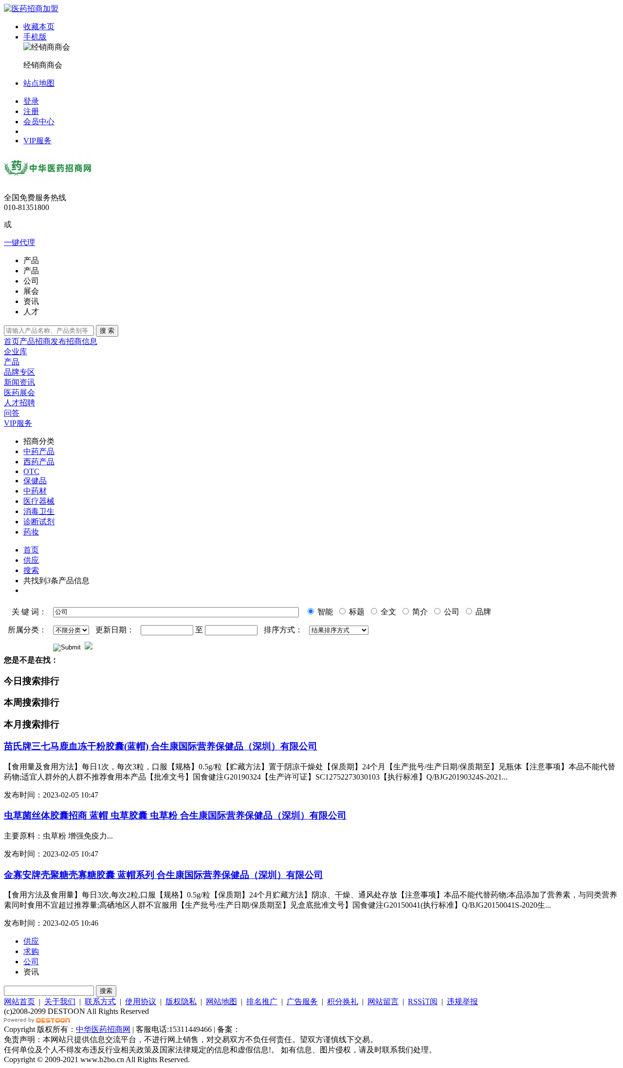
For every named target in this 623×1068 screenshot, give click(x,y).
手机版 (35, 37)
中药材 (35, 491)
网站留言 (383, 1001)
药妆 (31, 532)
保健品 (35, 481)
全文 (387, 612)
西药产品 (39, 462)
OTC (31, 471)
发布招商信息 (74, 341)
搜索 (31, 570)
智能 (324, 612)
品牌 (482, 612)
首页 (11, 341)
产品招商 (35, 341)
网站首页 (19, 1001)
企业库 (15, 351)
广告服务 (302, 1001)
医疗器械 (39, 501)
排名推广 (261, 1001)
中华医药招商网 (103, 1029)
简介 (419, 612)
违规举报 (462, 1001)
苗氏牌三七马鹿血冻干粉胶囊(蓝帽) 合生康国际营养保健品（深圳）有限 (160, 746)
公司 (450, 612)
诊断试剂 (39, 521)
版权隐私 (181, 1001)
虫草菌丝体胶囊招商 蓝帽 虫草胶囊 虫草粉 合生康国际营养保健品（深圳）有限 (175, 815)
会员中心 (39, 121)
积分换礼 (342, 1001)
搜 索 (107, 330)
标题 (356, 612)
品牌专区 (19, 372)
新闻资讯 (19, 382)
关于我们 (59, 1001)
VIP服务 (37, 140)
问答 (11, 413)
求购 (31, 951)
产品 (11, 362)
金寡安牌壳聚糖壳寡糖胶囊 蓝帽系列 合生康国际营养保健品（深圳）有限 (163, 875)
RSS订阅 (423, 1001)
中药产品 (39, 451)
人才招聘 (19, 403)
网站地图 (221, 1001)
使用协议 (140, 1001)
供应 (31, 560)
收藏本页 (39, 26)
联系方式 (100, 1001)
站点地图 (39, 83)
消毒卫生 (39, 511)
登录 (31, 101)
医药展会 (19, 392)
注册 (31, 111)
